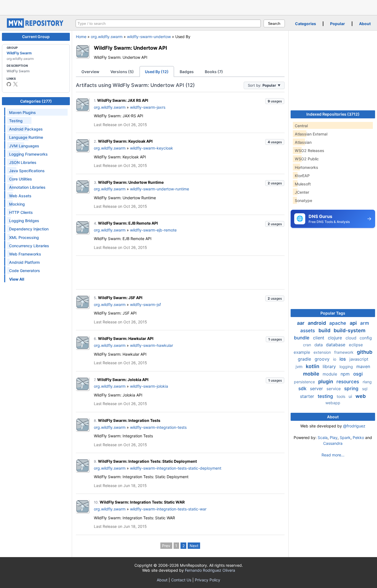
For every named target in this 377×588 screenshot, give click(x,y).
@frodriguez (354, 426)
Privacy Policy (207, 580)
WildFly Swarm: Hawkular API (125, 338)
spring (352, 388)
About (365, 23)
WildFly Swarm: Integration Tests (129, 420)
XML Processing (24, 237)
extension (323, 352)
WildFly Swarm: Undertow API (130, 48)
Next (194, 545)
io (335, 359)
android (317, 323)
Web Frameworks (25, 254)
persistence (305, 381)
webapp (332, 402)
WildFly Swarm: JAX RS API (122, 100)
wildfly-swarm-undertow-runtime (159, 189)
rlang (367, 381)
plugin (326, 381)
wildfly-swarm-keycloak (151, 148)
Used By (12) (157, 71)
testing (326, 396)
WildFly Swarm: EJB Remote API (128, 223)
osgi (358, 374)
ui (351, 396)
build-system (349, 330)
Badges (187, 71)
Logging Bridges (24, 220)
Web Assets (20, 195)
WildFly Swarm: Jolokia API (122, 379)
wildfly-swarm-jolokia (149, 386)
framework (344, 352)
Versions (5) (122, 71)
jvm (300, 366)
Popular (337, 23)
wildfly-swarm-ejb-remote (153, 230)
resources (348, 381)
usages (275, 101)
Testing (16, 120)
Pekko (358, 437)
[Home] (36, 26)
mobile (311, 374)
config (366, 337)
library (330, 366)
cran (307, 344)
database (336, 344)
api (354, 323)
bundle (302, 337)
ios (343, 359)
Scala (323, 437)
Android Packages (26, 129)
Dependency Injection (29, 229)
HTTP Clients (21, 212)
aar (301, 323)
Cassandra (333, 443)
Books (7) (214, 71)
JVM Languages (24, 145)
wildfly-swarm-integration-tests (158, 427)
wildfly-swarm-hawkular (151, 345)
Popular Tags (332, 313)
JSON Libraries (22, 162)
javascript (358, 359)
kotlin (313, 366)
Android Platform (24, 262)
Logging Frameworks (28, 154)
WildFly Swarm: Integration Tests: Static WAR (142, 502)
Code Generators (24, 270)
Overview (90, 71)
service (334, 388)
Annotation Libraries (27, 187)
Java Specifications (27, 170)
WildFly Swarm (19, 53)
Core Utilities (20, 179)
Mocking (17, 204)
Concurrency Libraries (29, 245)
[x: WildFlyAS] (15, 84)
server (317, 388)
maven (363, 366)
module (330, 374)
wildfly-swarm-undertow (149, 36)
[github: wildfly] (9, 84)
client (319, 337)
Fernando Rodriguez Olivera (210, 570)
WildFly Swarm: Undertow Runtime (131, 182)
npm (346, 374)
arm (364, 323)
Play (334, 437)
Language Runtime (26, 137)
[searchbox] (168, 23)
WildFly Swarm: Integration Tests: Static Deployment (147, 461)
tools (341, 396)
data (319, 344)
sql (364, 388)
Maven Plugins (22, 112)
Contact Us (181, 580)
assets (308, 330)
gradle (305, 359)
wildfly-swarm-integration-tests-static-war (168, 509)
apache (338, 323)
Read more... (333, 455)
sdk (303, 388)
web (360, 396)
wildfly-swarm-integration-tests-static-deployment (175, 468)
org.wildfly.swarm (107, 36)
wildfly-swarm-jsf (145, 304)
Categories (305, 23)
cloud (351, 337)
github (364, 352)
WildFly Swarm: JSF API (120, 297)
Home (81, 36)
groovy (323, 359)
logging (346, 366)
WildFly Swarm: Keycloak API (125, 141)
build (324, 330)
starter (307, 396)
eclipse (356, 344)
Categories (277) (36, 101)
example (302, 352)
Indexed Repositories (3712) (333, 114)
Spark (345, 437)
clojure (335, 337)
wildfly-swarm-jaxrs (147, 107)
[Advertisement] (188, 7)
